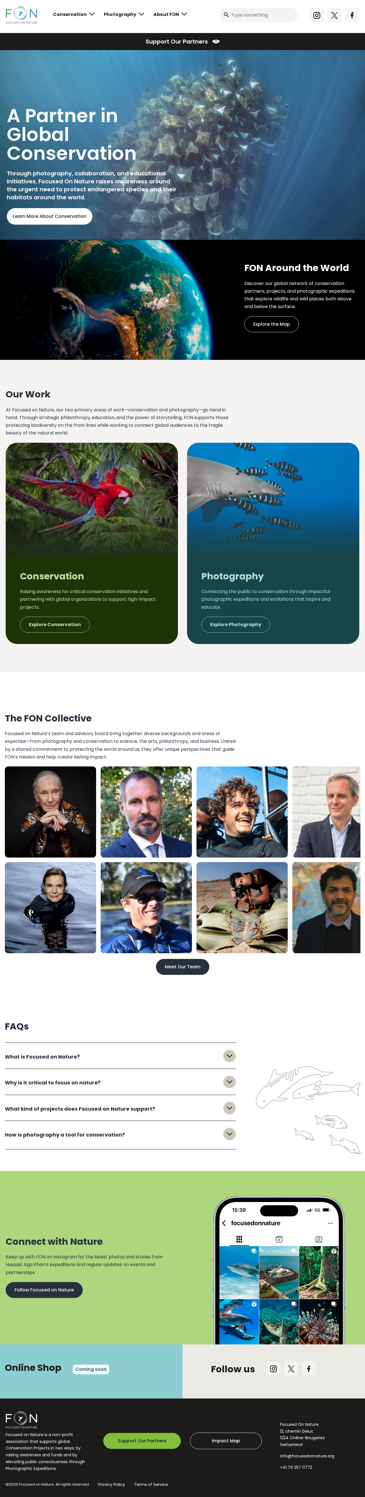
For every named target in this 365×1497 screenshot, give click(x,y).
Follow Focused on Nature (44, 1290)
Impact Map (226, 1440)
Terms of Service (151, 1484)
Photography (120, 14)
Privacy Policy (111, 1484)
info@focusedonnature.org (307, 1456)
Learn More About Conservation (49, 216)
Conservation (70, 14)
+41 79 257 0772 (296, 1467)
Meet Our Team (182, 966)
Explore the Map (271, 324)
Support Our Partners (177, 42)
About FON (166, 14)
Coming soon (91, 1369)
